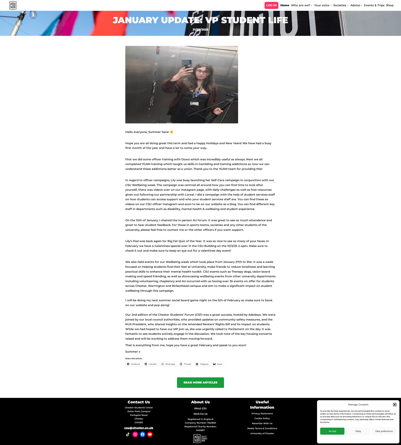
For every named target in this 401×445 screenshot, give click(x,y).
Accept (332, 431)
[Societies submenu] (348, 5)
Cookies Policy (348, 439)
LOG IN (271, 5)
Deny (358, 431)
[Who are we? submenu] (311, 5)
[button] (394, 404)
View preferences (384, 431)
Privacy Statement (365, 439)
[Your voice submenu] (331, 5)
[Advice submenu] (361, 5)
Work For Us (200, 413)
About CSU (200, 408)
